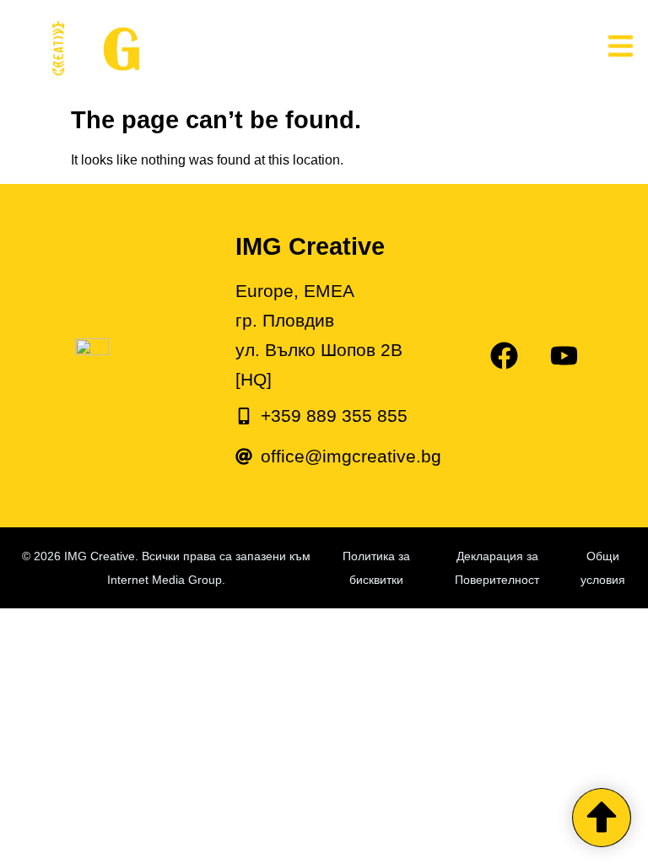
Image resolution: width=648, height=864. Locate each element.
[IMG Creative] (228, 49)
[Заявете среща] (601, 817)
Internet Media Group (164, 579)
